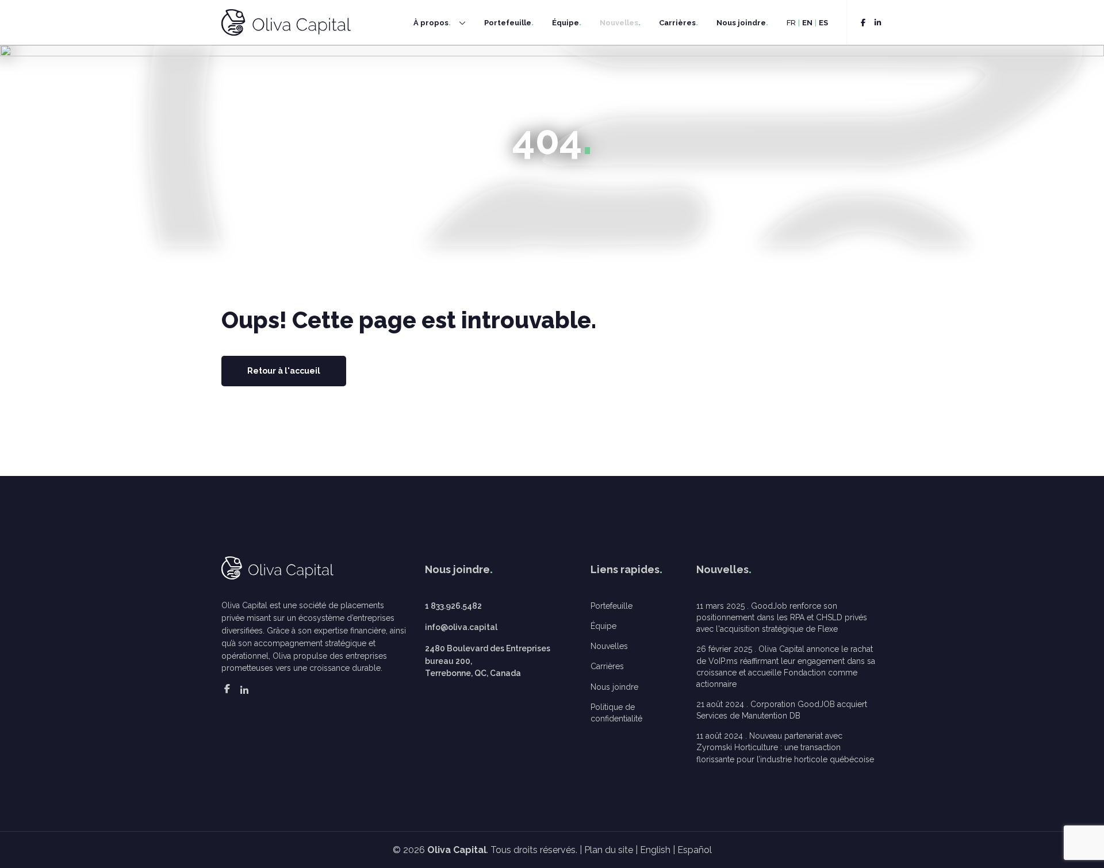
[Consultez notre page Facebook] (863, 22)
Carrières (677, 22)
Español (694, 849)
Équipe (565, 22)
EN (807, 22)
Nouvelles (619, 22)
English (655, 849)
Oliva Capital (456, 849)
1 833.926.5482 (453, 605)
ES (823, 22)
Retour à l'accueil (283, 370)
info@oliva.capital (461, 627)
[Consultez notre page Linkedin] (878, 22)
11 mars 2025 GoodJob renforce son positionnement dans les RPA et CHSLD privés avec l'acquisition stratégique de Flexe (781, 617)
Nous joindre (741, 22)
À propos (430, 22)
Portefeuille (507, 22)
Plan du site (608, 849)
